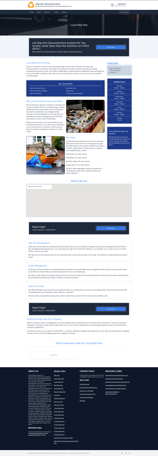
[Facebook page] (122, 453)
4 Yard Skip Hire (59, 412)
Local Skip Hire (58, 382)
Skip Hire (57, 375)
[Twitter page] (129, 453)
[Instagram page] (126, 453)
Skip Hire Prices (59, 405)
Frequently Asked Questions (88, 387)
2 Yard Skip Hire (59, 408)
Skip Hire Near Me (59, 392)
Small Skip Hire (58, 388)
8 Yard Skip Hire (59, 418)
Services (46, 12)
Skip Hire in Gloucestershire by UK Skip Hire (66, 442)
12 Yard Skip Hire (59, 425)
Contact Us (113, 72)
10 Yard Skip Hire (59, 421)
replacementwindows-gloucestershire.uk (112, 393)
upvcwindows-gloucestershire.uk (115, 388)
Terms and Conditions (86, 397)
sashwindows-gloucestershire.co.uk (116, 375)
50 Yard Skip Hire (59, 435)
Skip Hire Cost (58, 402)
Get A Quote (124, 12)
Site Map (82, 401)
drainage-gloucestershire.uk (114, 379)
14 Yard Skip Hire (59, 428)
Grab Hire (57, 395)
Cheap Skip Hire (59, 379)
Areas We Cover (84, 384)
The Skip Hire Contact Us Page (63, 438)
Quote (56, 12)
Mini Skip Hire (58, 385)
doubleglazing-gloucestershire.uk (115, 385)
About (39, 12)
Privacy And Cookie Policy (87, 394)
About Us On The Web (86, 391)
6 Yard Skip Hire (59, 415)
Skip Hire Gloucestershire (48, 4)
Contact (64, 12)
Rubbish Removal (59, 398)
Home (32, 12)
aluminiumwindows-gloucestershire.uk (117, 382)
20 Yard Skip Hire (59, 431)
